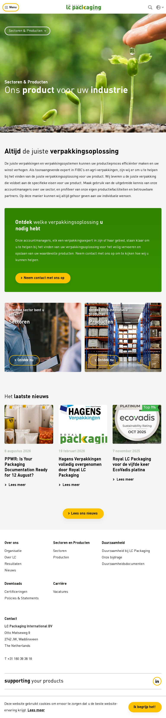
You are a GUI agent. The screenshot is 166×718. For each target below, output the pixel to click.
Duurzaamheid (113, 543)
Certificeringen (16, 592)
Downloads (13, 584)
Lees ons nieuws (84, 513)
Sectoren (60, 551)
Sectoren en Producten (71, 543)
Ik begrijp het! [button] (145, 707)
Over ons (12, 543)
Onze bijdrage (112, 557)
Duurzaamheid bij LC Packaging (126, 551)
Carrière (60, 584)
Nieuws (10, 570)
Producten (61, 557)
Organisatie (13, 551)
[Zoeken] (150, 7)
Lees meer (36, 710)
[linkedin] (157, 681)
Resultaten (13, 564)
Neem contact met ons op (44, 278)
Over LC (10, 557)
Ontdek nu (26, 360)
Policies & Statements (22, 598)
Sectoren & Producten (25, 31)
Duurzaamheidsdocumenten (123, 564)
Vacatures (60, 592)
